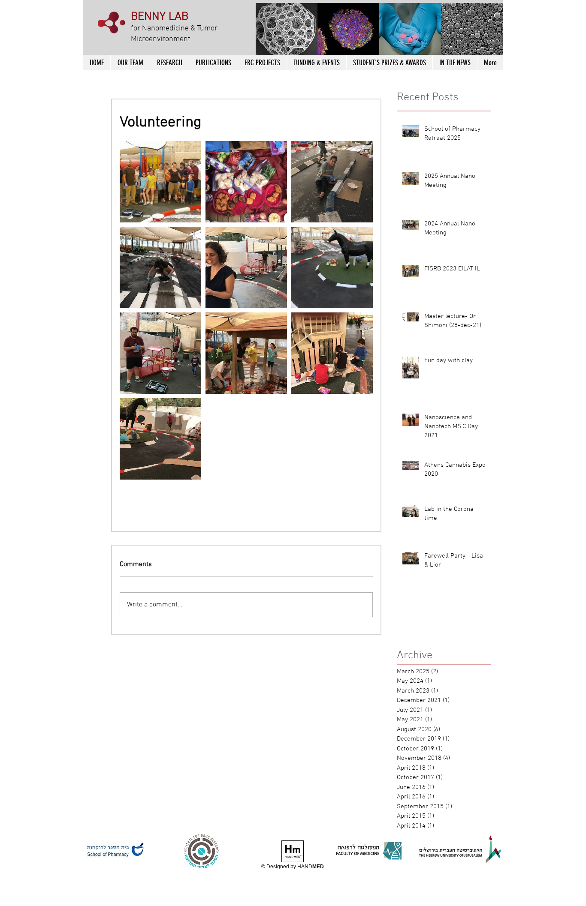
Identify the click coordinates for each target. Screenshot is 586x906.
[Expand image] (160, 181)
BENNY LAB (159, 17)
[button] (286, 30)
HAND (310, 867)
